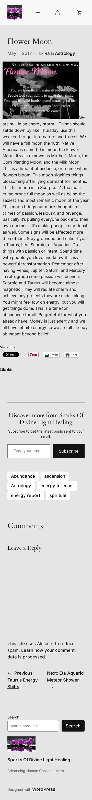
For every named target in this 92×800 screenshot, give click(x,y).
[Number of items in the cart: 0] (79, 12)
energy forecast (57, 485)
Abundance (23, 476)
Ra (47, 53)
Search (13, 717)
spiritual (58, 495)
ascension (54, 476)
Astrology (65, 53)
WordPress (43, 789)
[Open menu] (38, 12)
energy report (25, 495)
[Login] (57, 12)
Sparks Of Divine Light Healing (38, 759)
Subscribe (68, 451)
